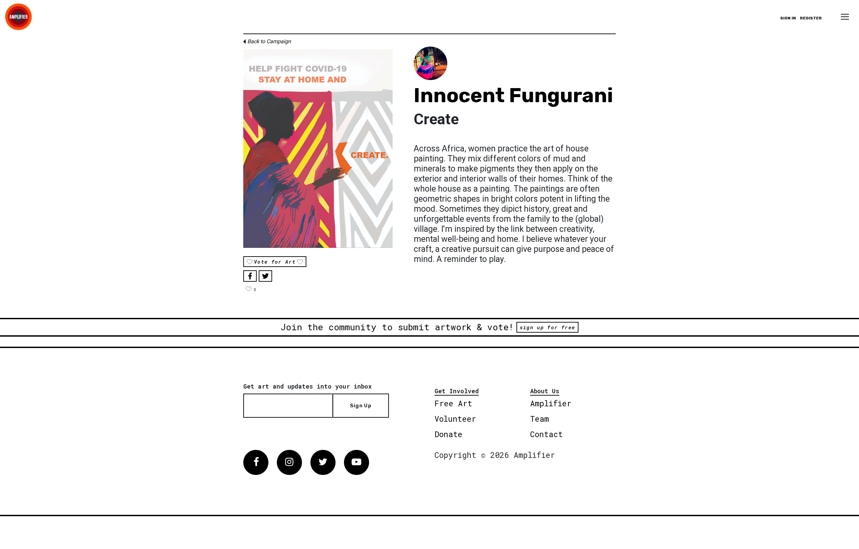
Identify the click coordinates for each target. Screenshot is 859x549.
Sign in (788, 18)
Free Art (453, 403)
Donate (448, 434)
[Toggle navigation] (845, 16)
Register (811, 18)
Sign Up (360, 406)
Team (539, 419)
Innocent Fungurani (513, 95)
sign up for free (547, 327)
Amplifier (550, 403)
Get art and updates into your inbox (307, 386)
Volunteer (455, 419)
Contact (546, 434)
